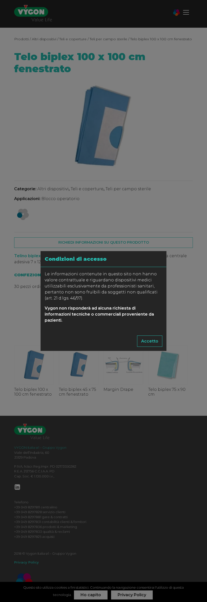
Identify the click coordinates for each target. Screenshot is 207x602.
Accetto (149, 341)
